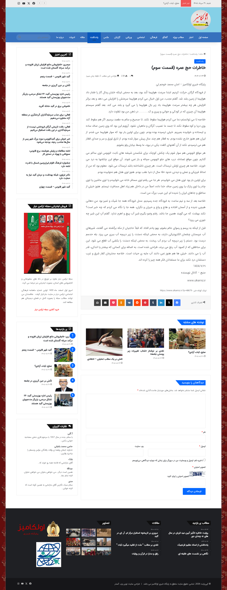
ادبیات (72, 37)
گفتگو (165, 37)
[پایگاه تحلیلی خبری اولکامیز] (201, 20)
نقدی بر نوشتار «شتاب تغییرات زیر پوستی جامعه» (145, 352)
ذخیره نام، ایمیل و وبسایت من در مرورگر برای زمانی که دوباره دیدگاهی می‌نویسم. (167, 460)
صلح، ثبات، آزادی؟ (171, 3)
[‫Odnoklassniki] (121, 302)
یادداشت (94, 37)
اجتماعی (141, 37)
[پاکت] (113, 302)
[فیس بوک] (177, 302)
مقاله (82, 37)
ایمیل (202, 446)
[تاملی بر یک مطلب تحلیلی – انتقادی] (104, 342)
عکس (106, 37)
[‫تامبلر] (153, 302)
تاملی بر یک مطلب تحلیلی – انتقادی (104, 359)
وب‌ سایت (139, 446)
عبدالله (70, 468)
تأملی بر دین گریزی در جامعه (38, 381)
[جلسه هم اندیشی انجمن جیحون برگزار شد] (73, 533)
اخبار (191, 37)
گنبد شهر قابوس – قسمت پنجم (37, 350)
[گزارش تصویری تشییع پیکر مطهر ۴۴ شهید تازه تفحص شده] (89, 551)
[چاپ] (97, 302)
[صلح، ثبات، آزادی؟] (187, 338)
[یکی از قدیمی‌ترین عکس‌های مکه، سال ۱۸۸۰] (104, 533)
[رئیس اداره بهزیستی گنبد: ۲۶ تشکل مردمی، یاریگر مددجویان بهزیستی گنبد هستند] (63, 400)
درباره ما (60, 37)
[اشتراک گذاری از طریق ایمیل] (105, 302)
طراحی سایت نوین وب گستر (127, 584)
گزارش (117, 37)
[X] (169, 302)
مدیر (70, 481)
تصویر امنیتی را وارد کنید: (178, 476)
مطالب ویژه (178, 37)
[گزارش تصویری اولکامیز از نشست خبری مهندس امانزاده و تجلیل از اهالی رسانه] (73, 551)
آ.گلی (70, 433)
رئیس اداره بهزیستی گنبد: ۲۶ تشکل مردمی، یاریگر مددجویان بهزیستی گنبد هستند (37, 399)
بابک (70, 459)
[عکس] (104, 542)
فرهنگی (153, 37)
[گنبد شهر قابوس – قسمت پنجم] (63, 355)
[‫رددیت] (137, 302)
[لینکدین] (161, 302)
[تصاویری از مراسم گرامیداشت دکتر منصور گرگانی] (73, 542)
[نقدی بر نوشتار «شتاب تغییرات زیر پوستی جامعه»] (145, 338)
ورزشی (129, 37)
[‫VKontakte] (129, 302)
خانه (201, 54)
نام (204, 432)
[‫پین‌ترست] (145, 302)
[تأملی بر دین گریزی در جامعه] (63, 385)
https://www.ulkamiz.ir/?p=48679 (176, 290)
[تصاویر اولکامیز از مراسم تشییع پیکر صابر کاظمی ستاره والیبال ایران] (104, 551)
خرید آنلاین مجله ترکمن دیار (47, 309)
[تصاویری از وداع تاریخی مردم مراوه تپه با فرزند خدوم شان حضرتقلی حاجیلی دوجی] (89, 533)
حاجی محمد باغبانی (63, 446)
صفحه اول (203, 37)
